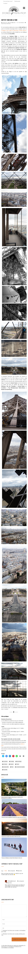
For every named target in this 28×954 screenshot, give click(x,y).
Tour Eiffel (5, 769)
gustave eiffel (5, 766)
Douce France (3, 23)
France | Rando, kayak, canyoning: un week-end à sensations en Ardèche (12, 798)
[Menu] (24, 8)
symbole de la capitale (20, 766)
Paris (12, 766)
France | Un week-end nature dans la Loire (11, 836)
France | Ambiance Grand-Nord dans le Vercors (12, 857)
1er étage (12, 761)
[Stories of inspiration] (14, 15)
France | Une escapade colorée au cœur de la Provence (14, 817)
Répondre (19, 870)
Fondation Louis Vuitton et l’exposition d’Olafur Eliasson (13, 30)
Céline (5, 870)
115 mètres (5, 761)
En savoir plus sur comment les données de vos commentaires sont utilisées (13, 946)
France (17, 764)
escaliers (11, 764)
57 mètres (5, 764)
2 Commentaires (21, 22)
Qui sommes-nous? (8, 1)
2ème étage (19, 761)
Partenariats (17, 1)
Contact (5, 3)
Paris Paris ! (9, 23)
